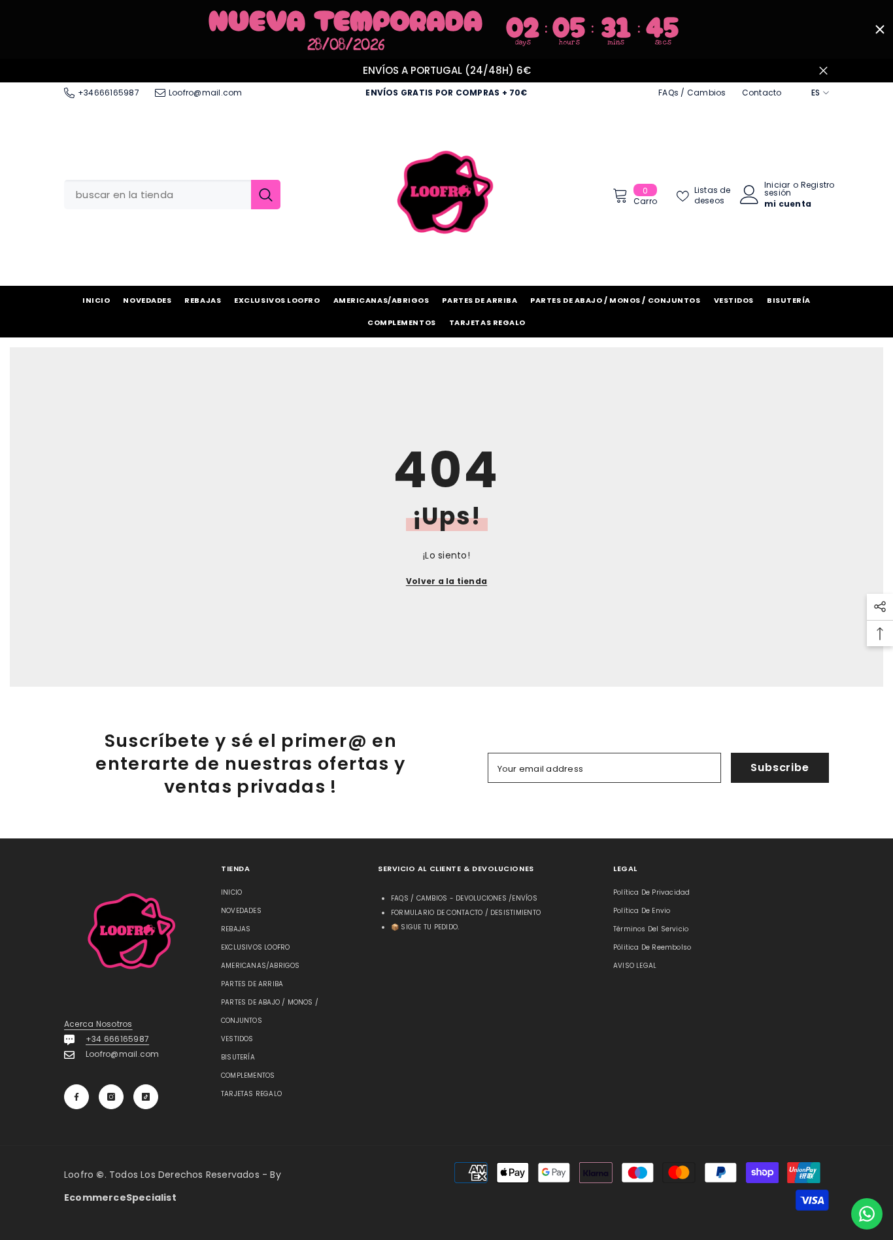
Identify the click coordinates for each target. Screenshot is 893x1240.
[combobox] (157, 194)
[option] (446, 71)
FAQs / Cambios (692, 92)
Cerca (823, 70)
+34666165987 (108, 92)
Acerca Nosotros (98, 1023)
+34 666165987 (117, 1038)
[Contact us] (867, 1214)
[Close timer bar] (880, 29)
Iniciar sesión (777, 189)
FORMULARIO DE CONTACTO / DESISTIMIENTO (466, 913)
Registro (818, 185)
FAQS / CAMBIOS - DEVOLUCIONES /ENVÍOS (464, 898)
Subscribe (779, 767)
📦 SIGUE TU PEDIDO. (425, 927)
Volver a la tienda (446, 581)
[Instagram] (111, 1096)
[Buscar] (172, 194)
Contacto (762, 92)
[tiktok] (145, 1096)
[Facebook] (76, 1096)
